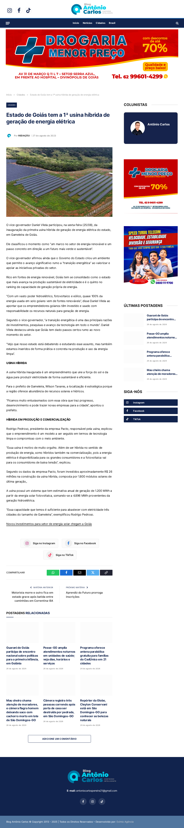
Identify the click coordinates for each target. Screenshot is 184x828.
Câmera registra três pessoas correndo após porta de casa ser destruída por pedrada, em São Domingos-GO (59, 708)
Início (76, 23)
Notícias (87, 23)
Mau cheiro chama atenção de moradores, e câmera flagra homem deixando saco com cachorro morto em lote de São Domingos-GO (22, 710)
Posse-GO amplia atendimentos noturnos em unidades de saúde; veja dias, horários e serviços (59, 655)
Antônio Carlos (159, 124)
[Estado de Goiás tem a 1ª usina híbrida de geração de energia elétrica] (59, 182)
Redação (24, 135)
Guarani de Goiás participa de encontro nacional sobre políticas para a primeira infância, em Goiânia (22, 655)
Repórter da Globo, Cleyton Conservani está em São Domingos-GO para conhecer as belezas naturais (94, 710)
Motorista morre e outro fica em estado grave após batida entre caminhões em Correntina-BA (32, 596)
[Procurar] (177, 23)
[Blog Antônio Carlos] (92, 9)
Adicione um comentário (59, 738)
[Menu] (8, 23)
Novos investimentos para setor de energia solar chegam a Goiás (49, 524)
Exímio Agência (125, 821)
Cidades (100, 23)
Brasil (112, 23)
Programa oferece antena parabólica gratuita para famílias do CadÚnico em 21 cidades (94, 655)
